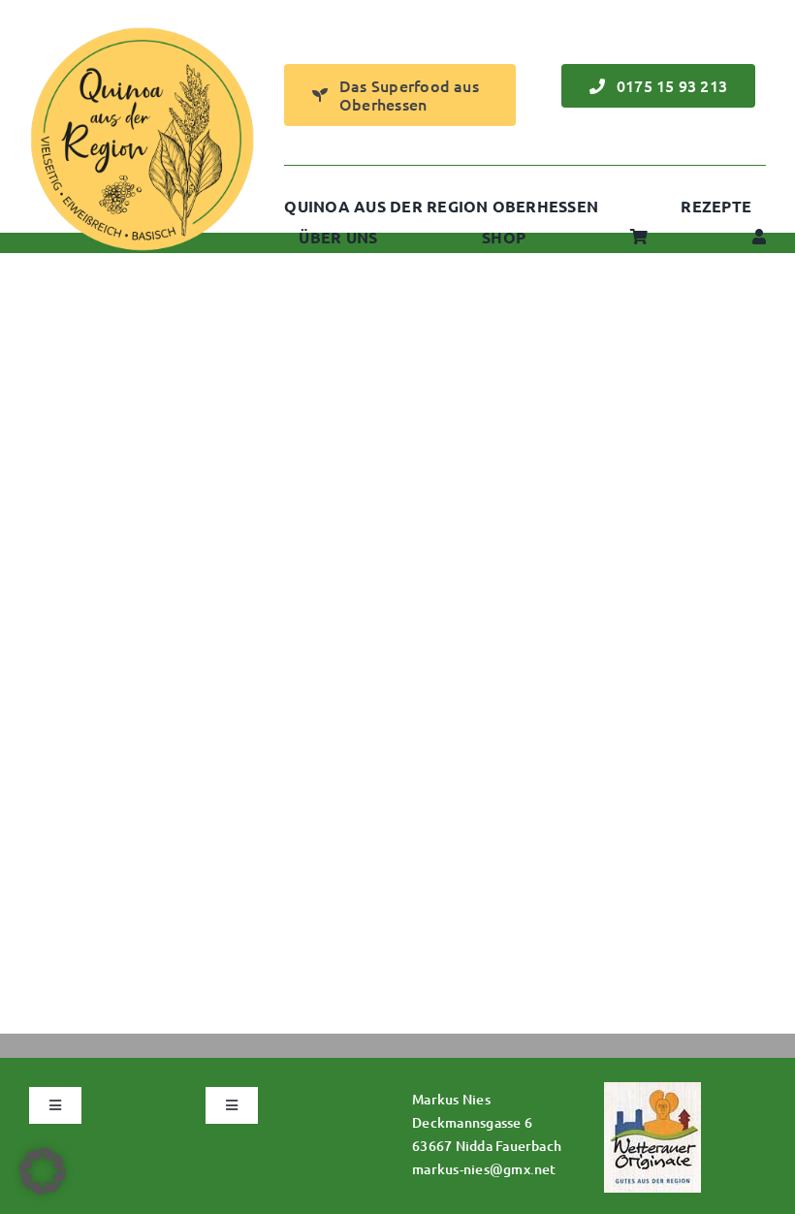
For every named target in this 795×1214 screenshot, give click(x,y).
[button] (42, 1171)
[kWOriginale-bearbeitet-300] (652, 1090)
